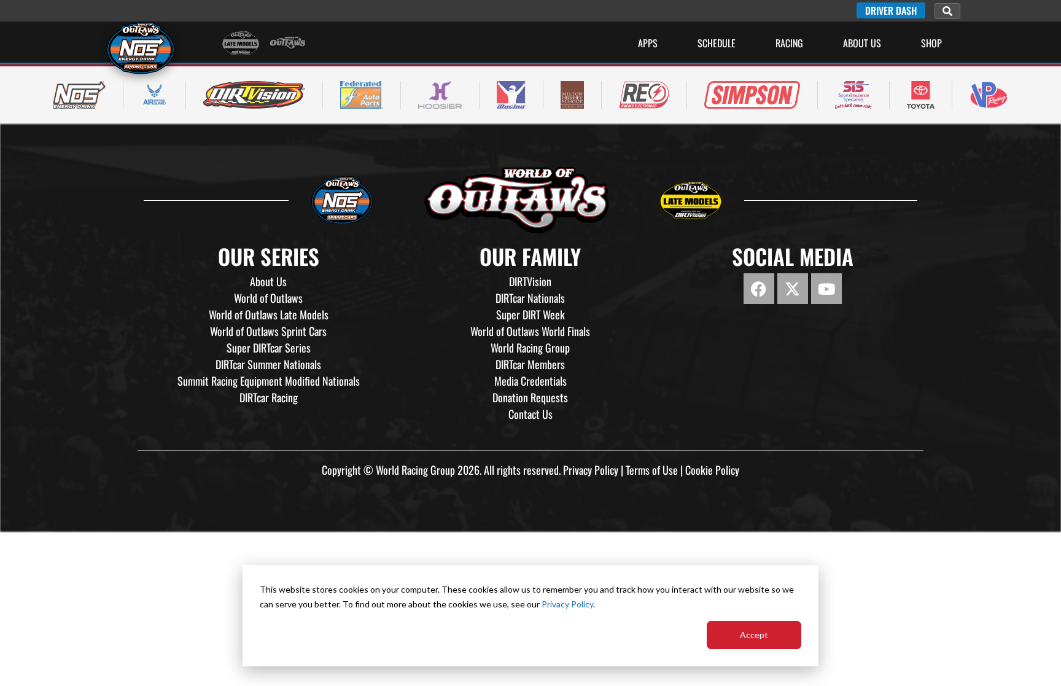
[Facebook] (759, 288)
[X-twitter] (792, 288)
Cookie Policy (712, 470)
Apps (648, 43)
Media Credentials (530, 381)
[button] (947, 11)
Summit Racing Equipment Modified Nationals (268, 381)
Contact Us (530, 414)
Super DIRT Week (530, 314)
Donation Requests (530, 397)
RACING (789, 43)
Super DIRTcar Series (269, 348)
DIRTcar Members (530, 364)
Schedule (717, 43)
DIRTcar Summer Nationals (268, 364)
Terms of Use (652, 470)
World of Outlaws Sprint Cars (268, 331)
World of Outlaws (268, 298)
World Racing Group (530, 348)
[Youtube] (826, 288)
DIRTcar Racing (268, 397)
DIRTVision (530, 281)
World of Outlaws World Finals (530, 331)
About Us (862, 43)
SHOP (931, 43)
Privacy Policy (567, 604)
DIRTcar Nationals (530, 298)
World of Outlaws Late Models (268, 314)
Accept (754, 634)
